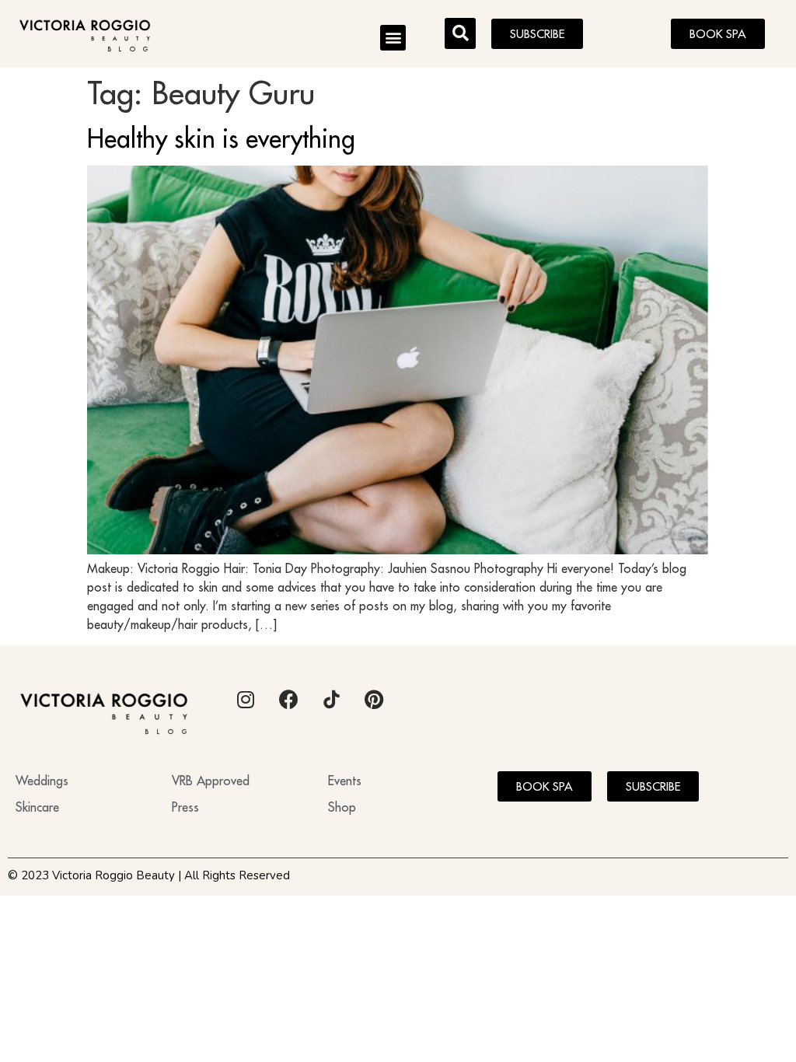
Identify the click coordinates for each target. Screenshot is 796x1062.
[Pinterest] (373, 699)
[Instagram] (245, 699)
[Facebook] (288, 699)
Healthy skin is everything (221, 138)
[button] (393, 38)
